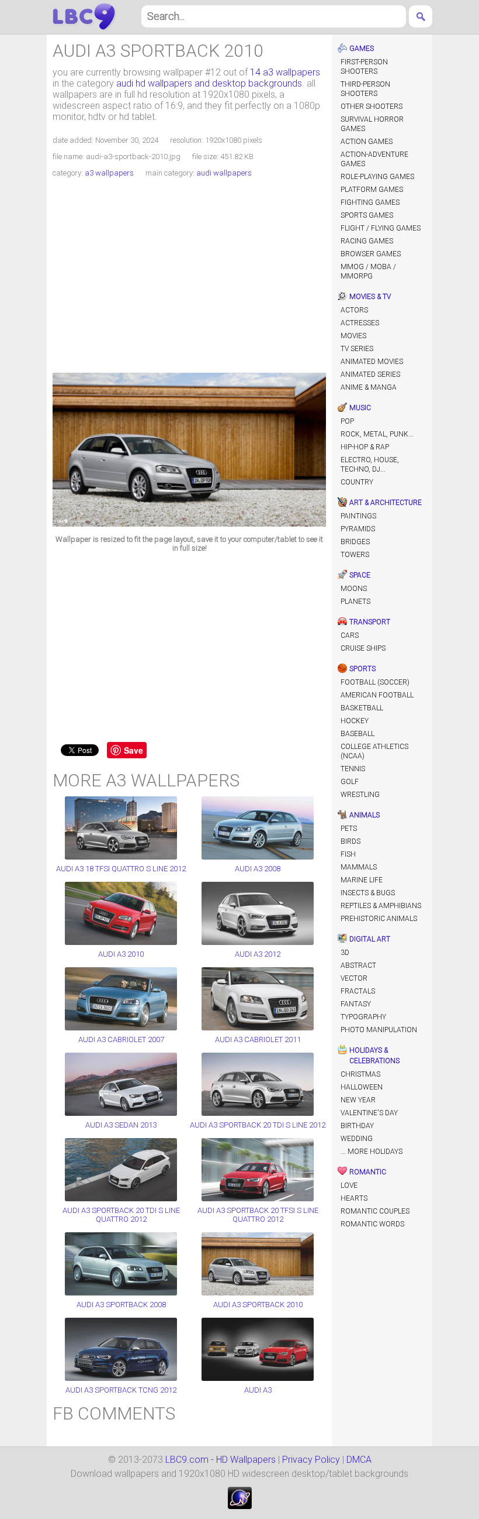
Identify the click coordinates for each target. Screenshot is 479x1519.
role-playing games (377, 177)
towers (355, 555)
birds (350, 841)
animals (364, 815)
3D (345, 952)
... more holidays (371, 1151)
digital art (369, 939)
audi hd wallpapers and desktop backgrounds (209, 83)
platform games (372, 189)
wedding (357, 1139)
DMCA (359, 1459)
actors (354, 310)
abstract (358, 965)
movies (353, 336)
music (360, 408)
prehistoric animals (379, 919)
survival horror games (372, 124)
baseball (357, 734)
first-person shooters (364, 66)
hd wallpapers (84, 17)
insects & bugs (368, 893)
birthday (357, 1126)
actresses (360, 323)
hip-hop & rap (365, 447)
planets (355, 601)
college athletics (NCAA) (374, 751)
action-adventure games (374, 159)
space (359, 575)
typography (363, 1017)
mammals (359, 867)
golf (350, 782)
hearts (354, 1198)
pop (347, 421)
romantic (367, 1172)
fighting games (370, 202)
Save (133, 750)
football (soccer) (375, 682)
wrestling (360, 795)
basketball (362, 708)
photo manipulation (379, 1030)
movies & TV (370, 297)
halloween (362, 1087)
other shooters (371, 106)
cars (350, 635)
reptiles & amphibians (381, 906)
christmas (360, 1074)
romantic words (372, 1224)
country (357, 482)
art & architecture (385, 503)
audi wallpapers (224, 173)
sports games (367, 215)
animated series (370, 374)
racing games (367, 241)
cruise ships (363, 648)
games (361, 48)
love (349, 1185)
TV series (357, 349)
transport (369, 622)
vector (354, 978)
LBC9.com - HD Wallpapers (220, 1459)
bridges (355, 542)
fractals (358, 991)
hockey (355, 721)
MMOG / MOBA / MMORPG (368, 271)
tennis (353, 769)
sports (362, 669)
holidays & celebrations (374, 1055)
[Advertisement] (189, 277)
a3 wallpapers (109, 173)
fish (348, 854)
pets (349, 828)
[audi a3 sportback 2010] (189, 523)
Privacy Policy (311, 1459)
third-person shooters (365, 89)
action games (367, 142)
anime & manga (369, 387)
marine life (362, 880)
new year (358, 1100)
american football (377, 695)
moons (354, 589)
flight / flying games (381, 228)
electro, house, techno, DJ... (370, 464)
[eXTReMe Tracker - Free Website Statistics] (240, 1505)
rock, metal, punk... (377, 434)
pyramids (358, 529)
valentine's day (369, 1113)
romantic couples (375, 1211)
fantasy (356, 1004)
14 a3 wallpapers (285, 72)
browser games (371, 254)
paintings (358, 516)
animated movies (372, 362)
